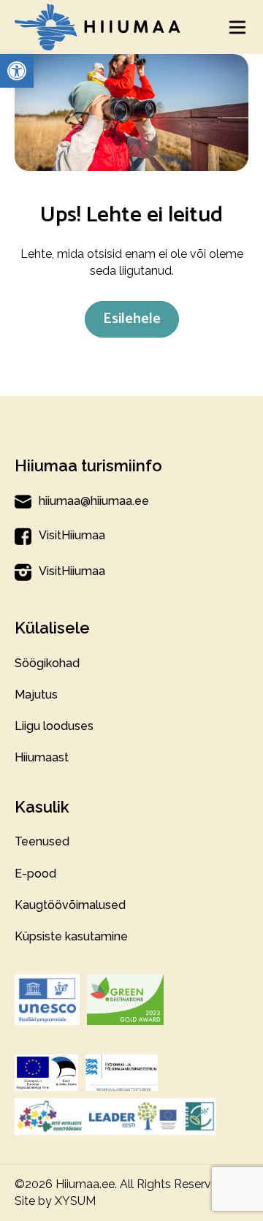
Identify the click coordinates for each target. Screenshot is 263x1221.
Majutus (36, 694)
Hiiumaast (42, 757)
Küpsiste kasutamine (71, 936)
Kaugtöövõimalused (70, 905)
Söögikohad (47, 663)
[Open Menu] (237, 27)
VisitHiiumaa (72, 535)
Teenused (42, 841)
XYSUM (75, 1201)
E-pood (35, 873)
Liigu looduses (54, 726)
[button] (17, 71)
